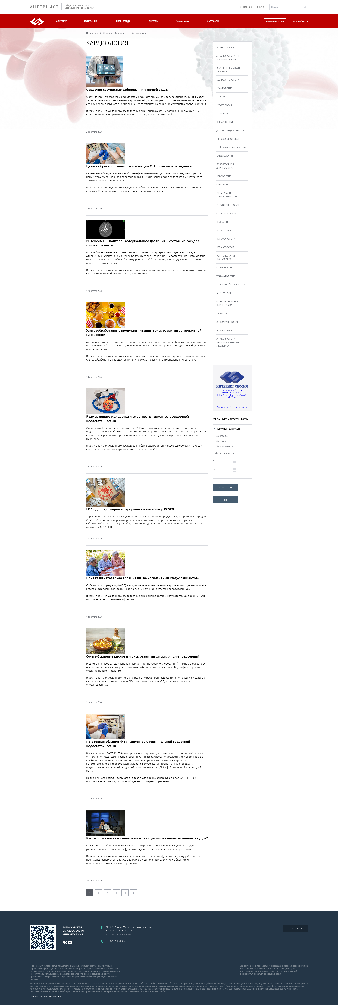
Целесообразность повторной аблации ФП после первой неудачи (139, 166)
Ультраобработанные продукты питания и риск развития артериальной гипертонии (144, 332)
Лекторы (153, 21)
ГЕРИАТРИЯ (222, 113)
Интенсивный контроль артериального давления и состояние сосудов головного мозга (142, 243)
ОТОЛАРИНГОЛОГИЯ (227, 205)
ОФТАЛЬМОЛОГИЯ (226, 213)
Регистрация (245, 6)
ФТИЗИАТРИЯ (223, 293)
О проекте (61, 21)
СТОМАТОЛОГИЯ (225, 267)
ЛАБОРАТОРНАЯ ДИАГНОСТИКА (225, 166)
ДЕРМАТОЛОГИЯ (225, 122)
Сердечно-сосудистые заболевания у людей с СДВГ (128, 89)
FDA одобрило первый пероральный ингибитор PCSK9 (130, 509)
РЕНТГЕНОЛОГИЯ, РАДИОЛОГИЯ (225, 257)
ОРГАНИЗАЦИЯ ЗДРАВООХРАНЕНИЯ (227, 195)
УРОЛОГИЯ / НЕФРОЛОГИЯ (230, 284)
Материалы (213, 21)
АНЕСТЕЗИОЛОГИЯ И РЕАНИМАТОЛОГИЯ (227, 58)
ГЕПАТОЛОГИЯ (224, 105)
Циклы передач (123, 21)
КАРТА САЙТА (296, 928)
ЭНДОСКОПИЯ (224, 330)
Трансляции (90, 21)
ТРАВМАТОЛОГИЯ (225, 276)
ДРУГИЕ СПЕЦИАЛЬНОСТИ (230, 130)
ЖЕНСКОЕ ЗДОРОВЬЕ (227, 139)
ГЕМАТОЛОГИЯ (224, 88)
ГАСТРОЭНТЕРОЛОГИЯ (228, 79)
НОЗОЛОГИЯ (299, 21)
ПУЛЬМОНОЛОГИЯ (226, 239)
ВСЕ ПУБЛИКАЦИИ (226, 501)
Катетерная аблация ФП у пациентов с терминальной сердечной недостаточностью (138, 744)
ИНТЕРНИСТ (46, 6)
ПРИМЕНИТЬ (226, 487)
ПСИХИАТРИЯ (223, 230)
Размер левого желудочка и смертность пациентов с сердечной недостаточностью (137, 419)
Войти (260, 6)
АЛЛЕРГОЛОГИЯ (225, 47)
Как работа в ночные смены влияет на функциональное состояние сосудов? (147, 838)
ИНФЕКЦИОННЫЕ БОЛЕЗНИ (231, 147)
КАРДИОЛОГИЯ (224, 155)
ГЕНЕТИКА (221, 96)
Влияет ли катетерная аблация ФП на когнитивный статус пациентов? (142, 578)
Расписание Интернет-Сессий (232, 407)
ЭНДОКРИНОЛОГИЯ (227, 322)
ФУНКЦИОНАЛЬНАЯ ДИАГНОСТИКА (227, 303)
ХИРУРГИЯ (221, 313)
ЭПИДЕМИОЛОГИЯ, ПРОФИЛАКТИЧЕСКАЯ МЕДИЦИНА (228, 342)
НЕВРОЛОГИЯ (223, 176)
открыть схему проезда (118, 934)
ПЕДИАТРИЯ (222, 222)
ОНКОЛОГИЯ (223, 184)
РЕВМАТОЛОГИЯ (225, 247)
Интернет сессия (275, 21)
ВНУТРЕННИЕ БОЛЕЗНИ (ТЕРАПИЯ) (228, 69)
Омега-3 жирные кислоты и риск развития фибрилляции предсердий (142, 656)
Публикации (182, 21)
